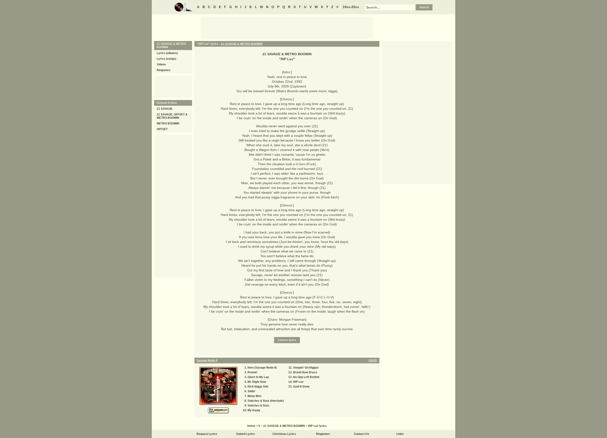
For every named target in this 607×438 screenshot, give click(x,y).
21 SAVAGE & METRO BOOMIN (241, 44)
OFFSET (162, 129)
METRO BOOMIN (168, 123)
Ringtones (163, 70)
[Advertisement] (287, 27)
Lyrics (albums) (167, 53)
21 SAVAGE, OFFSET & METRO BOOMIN (172, 116)
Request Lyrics (207, 434)
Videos (161, 64)
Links (400, 434)
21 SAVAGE (164, 108)
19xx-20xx (351, 7)
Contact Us (361, 434)
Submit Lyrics (245, 434)
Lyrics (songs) (166, 58)
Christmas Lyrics (284, 434)
